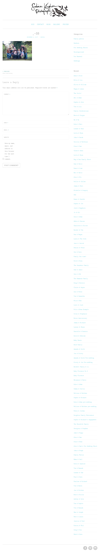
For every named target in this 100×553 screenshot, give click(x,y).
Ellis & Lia (78, 80)
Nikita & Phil (79, 525)
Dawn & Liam (78, 168)
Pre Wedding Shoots (81, 48)
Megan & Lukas (79, 89)
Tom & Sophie (78, 503)
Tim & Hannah (78, 508)
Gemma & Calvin (79, 389)
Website (6, 137)
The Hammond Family (81, 279)
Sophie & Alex (79, 102)
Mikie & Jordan (79, 411)
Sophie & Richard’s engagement (85, 420)
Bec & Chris (78, 173)
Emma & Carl (78, 459)
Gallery (56, 24)
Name (6, 122)
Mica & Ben (78, 301)
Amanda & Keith (79, 349)
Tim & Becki (78, 486)
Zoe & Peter (78, 292)
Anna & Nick (78, 76)
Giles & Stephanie (80, 314)
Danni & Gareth (79, 199)
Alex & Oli (78, 177)
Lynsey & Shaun (79, 327)
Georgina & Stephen (81, 428)
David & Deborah (79, 336)
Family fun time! (80, 256)
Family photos (79, 39)
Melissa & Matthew (80, 393)
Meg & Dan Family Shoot (82, 159)
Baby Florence (79, 375)
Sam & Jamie (78, 270)
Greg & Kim (78, 530)
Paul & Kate (78, 477)
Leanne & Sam (78, 473)
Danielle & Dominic (81, 331)
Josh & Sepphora (79, 208)
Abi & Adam (78, 98)
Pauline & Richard (80, 481)
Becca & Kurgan (79, 115)
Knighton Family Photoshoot (84, 415)
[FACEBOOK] (85, 548)
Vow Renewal (78, 56)
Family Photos (79, 455)
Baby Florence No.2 (81, 371)
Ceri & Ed (77, 274)
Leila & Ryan (78, 133)
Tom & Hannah (78, 468)
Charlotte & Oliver (81, 226)
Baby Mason (78, 340)
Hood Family (78, 345)
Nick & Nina (78, 261)
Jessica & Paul (79, 521)
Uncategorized (79, 52)
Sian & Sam (78, 146)
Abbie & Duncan (79, 221)
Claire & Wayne (79, 287)
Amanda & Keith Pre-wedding (84, 358)
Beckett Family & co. (81, 367)
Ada (75, 195)
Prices (66, 24)
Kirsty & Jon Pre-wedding (83, 362)
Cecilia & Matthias (81, 142)
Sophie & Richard (80, 398)
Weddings (77, 61)
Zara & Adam (78, 217)
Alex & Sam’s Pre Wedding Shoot (85, 446)
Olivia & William (80, 84)
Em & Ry (76, 120)
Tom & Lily (78, 107)
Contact (40, 24)
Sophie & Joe (78, 204)
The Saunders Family (81, 265)
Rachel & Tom (78, 230)
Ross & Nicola (79, 495)
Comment (7, 94)
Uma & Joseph (78, 512)
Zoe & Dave (78, 252)
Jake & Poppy (78, 433)
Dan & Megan (78, 234)
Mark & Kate (78, 534)
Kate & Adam (78, 384)
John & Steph (78, 450)
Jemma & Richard (79, 323)
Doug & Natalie (79, 283)
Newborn (76, 43)
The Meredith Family (81, 424)
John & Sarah (78, 137)
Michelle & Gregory (81, 190)
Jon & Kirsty (78, 353)
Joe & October (79, 490)
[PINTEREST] (90, 548)
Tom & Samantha (79, 296)
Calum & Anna (78, 151)
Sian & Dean (78, 442)
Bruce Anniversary (8, 72)
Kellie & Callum (79, 181)
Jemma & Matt (78, 186)
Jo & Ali (77, 212)
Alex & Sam (78, 437)
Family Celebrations (81, 111)
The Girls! (78, 93)
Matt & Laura (78, 517)
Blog (48, 24)
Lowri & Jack (78, 305)
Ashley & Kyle (79, 499)
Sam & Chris (78, 164)
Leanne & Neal (79, 129)
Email (6, 130)
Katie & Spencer (79, 464)
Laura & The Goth (80, 239)
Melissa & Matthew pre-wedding (85, 406)
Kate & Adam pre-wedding (83, 402)
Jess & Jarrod (79, 243)
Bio (32, 24)
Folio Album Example (81, 309)
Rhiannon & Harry (80, 380)
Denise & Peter (79, 248)
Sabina (43, 37)
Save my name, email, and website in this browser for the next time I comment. (10, 151)
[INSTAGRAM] (95, 548)
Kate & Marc (78, 124)
